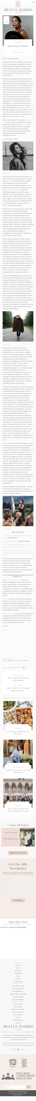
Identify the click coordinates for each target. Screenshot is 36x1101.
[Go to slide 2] (16, 848)
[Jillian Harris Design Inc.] (18, 10)
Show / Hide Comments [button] (18, 667)
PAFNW (5, 599)
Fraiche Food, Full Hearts (18, 994)
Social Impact (18, 1015)
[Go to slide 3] (19, 848)
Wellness (18, 970)
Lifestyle (18, 965)
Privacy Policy (12, 1093)
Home (18, 968)
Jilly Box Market (18, 997)
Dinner (18, 728)
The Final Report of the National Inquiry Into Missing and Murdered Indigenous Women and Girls (18, 553)
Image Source (6, 529)
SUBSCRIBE (18, 900)
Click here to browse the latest (18, 924)
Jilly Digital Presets (18, 988)
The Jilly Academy (18, 1012)
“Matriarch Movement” (12, 580)
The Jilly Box (18, 767)
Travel (18, 806)
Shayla (25, 124)
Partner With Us (18, 1020)
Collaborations (18, 991)
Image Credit (6, 173)
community (10, 660)
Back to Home (18, 1004)
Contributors (18, 981)
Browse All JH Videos (18, 852)
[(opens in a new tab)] (18, 837)
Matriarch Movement (12, 190)
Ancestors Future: (8, 613)
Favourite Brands (18, 999)
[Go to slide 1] (14, 848)
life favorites (18, 660)
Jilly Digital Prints (18, 986)
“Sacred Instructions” (11, 541)
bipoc (4, 660)
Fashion (18, 979)
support (25, 660)
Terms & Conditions (22, 1093)
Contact (18, 1017)
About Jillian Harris (18, 1009)
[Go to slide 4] (21, 849)
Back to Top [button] (17, 1094)
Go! (29, 1086)
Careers (18, 1023)
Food (18, 976)
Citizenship (18, 42)
